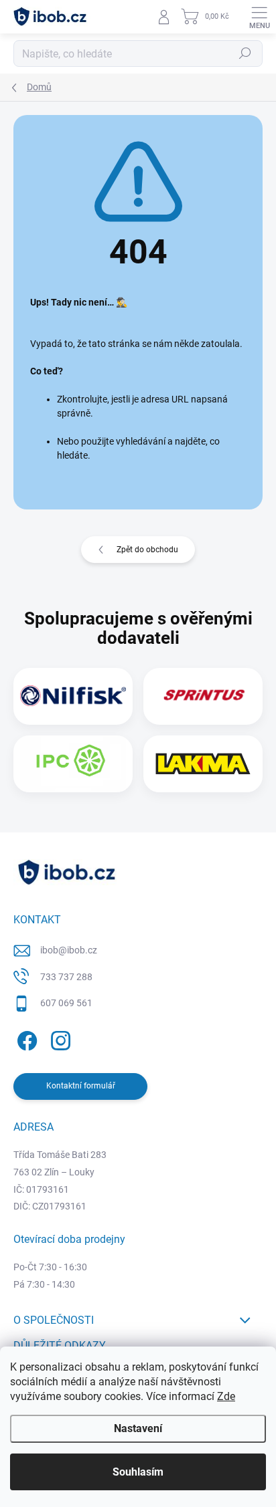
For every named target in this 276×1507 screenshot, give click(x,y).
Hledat (245, 53)
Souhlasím (138, 1472)
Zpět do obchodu (147, 549)
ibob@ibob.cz (68, 950)
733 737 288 (66, 976)
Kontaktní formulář (80, 1085)
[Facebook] (25, 1038)
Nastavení (138, 1428)
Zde (226, 1396)
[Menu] (259, 16)
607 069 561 (66, 1003)
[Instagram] (58, 1038)
